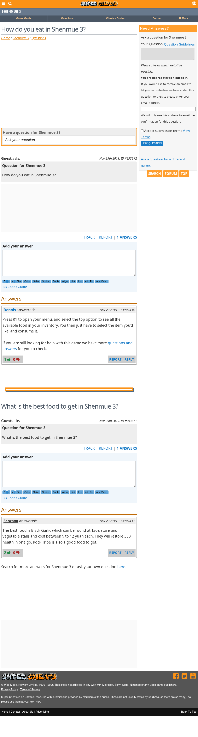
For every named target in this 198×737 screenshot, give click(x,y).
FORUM (171, 173)
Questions (67, 18)
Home (5, 38)
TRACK (89, 237)
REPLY (129, 359)
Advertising (42, 711)
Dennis (9, 309)
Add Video (101, 281)
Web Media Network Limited (20, 684)
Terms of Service (30, 689)
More (184, 18)
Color (27, 281)
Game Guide (24, 18)
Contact (15, 711)
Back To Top (188, 711)
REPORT (106, 237)
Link (73, 281)
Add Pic (89, 281)
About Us (27, 711)
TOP (184, 173)
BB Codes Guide (15, 286)
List (80, 281)
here (121, 566)
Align (65, 281)
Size (19, 281)
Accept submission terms (163, 130)
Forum (157, 18)
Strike (36, 281)
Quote (56, 281)
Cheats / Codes (115, 18)
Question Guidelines (179, 44)
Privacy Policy (9, 689)
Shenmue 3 (11, 11)
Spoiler (46, 281)
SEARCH (154, 173)
